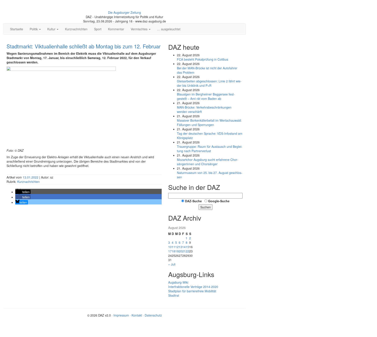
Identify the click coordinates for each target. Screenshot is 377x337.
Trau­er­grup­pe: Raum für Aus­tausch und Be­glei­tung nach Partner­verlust (209, 148)
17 (170, 251)
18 (173, 251)
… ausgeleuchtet (168, 29)
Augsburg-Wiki (178, 282)
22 (187, 251)
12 (177, 247)
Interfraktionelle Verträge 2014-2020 (193, 286)
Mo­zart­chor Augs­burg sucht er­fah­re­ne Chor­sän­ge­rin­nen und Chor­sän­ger (207, 161)
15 (187, 247)
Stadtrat (173, 295)
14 (184, 247)
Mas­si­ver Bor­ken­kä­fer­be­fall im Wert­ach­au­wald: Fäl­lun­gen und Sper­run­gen (209, 122)
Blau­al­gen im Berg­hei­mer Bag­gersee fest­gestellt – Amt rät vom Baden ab (206, 96)
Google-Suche (219, 201)
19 (177, 251)
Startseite (16, 29)
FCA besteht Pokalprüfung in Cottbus (202, 59)
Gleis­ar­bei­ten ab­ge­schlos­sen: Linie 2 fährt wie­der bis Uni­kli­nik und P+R (209, 83)
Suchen (205, 207)
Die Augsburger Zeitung (124, 12)
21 (184, 251)
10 (170, 247)
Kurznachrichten (76, 29)
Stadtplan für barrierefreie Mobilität (192, 291)
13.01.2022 (31, 177)
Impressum (121, 315)
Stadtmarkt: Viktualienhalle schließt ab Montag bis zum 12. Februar (84, 46)
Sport (97, 29)
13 (180, 247)
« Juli (171, 264)
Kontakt (137, 315)
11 (173, 247)
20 (180, 251)
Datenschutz (153, 315)
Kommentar (116, 29)
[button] (23, 192)
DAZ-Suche (193, 201)
